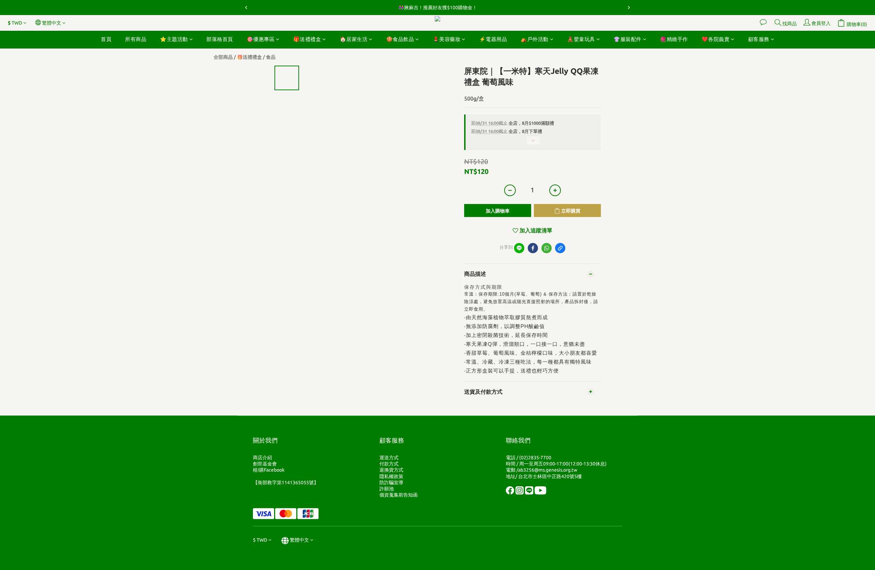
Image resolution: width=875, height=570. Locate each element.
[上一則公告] (246, 7)
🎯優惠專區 (261, 39)
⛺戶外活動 (535, 39)
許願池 (386, 488)
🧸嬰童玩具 (581, 39)
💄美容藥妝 (447, 39)
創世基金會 (265, 463)
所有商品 (135, 39)
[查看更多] (532, 143)
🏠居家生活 (354, 39)
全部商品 (223, 57)
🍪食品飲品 (400, 39)
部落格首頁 (219, 39)
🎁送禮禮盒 (307, 39)
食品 (270, 57)
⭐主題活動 (174, 39)
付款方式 (389, 463)
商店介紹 (262, 457)
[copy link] (560, 248)
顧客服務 (758, 39)
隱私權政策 (391, 476)
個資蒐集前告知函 (398, 495)
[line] (519, 248)
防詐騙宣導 (391, 482)
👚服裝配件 (628, 39)
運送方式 (389, 457)
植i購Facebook (268, 470)
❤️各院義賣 (716, 39)
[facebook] (533, 248)
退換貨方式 (391, 470)
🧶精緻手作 (674, 39)
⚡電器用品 (493, 39)
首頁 (106, 39)
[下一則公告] (629, 7)
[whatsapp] (546, 248)
